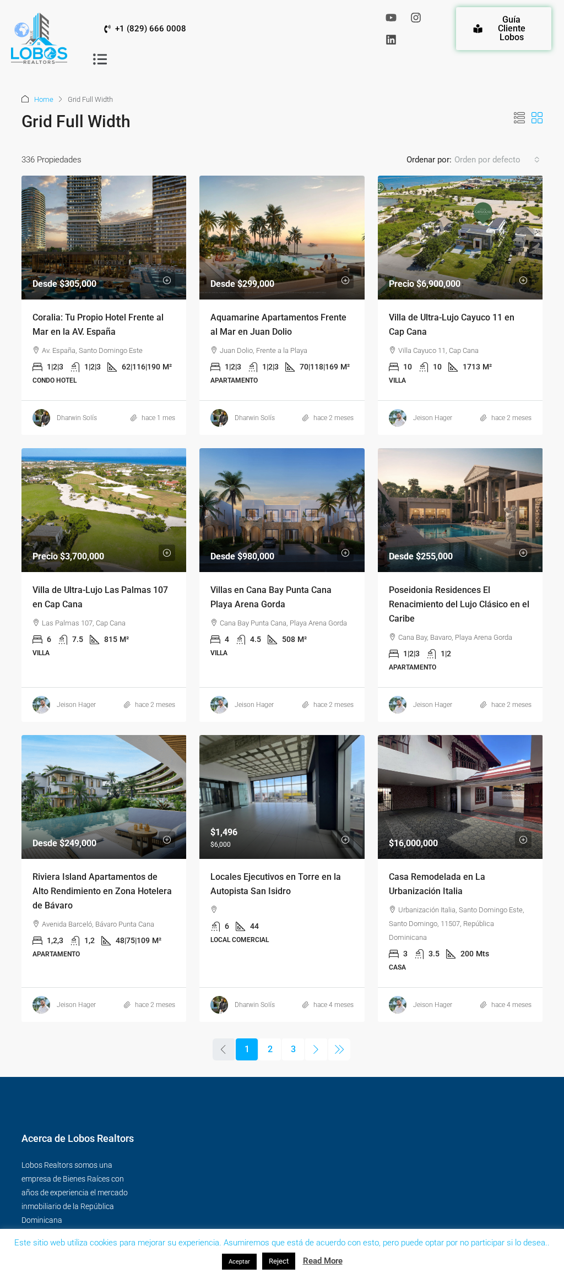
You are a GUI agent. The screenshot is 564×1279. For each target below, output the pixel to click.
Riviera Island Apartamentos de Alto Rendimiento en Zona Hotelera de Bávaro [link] (102, 891)
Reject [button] (279, 1261)
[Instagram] (416, 18)
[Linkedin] (391, 40)
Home (43, 99)
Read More (323, 1261)
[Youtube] (391, 18)
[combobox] (497, 159)
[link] (104, 238)
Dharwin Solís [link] (77, 418)
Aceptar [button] (239, 1261)
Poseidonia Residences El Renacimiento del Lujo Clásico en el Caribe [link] (459, 604)
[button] (100, 59)
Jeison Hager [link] (432, 418)
